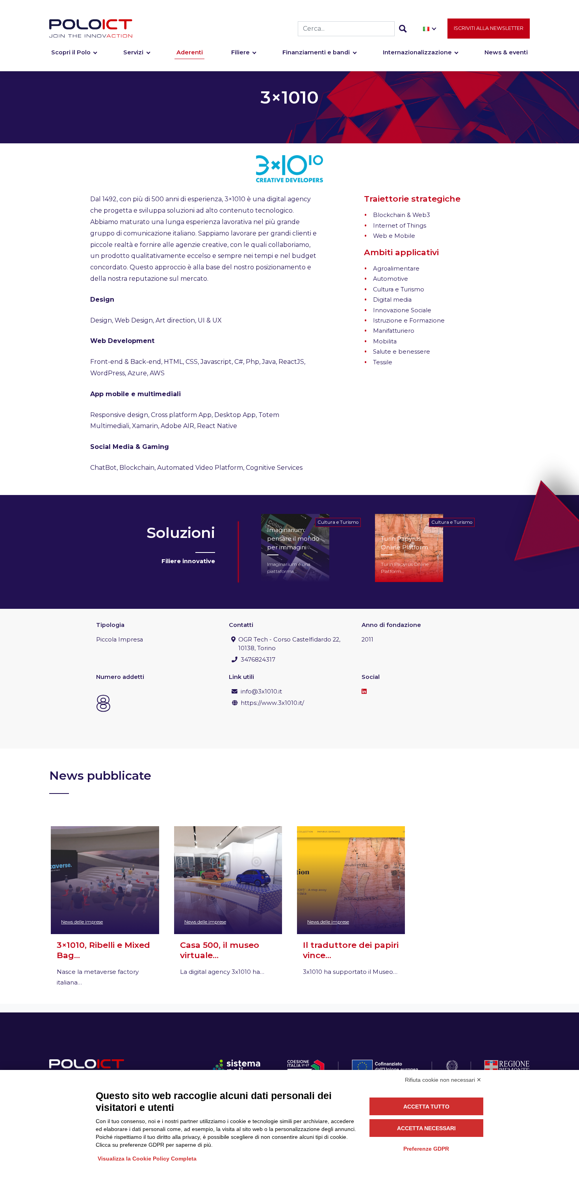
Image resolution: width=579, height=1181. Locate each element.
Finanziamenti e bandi (316, 52)
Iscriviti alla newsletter (488, 28)
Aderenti (189, 52)
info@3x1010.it (261, 691)
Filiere (240, 52)
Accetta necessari (426, 1128)
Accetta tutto (426, 1106)
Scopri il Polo (71, 52)
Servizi (133, 52)
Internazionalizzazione (417, 52)
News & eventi (506, 52)
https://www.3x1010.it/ (272, 702)
